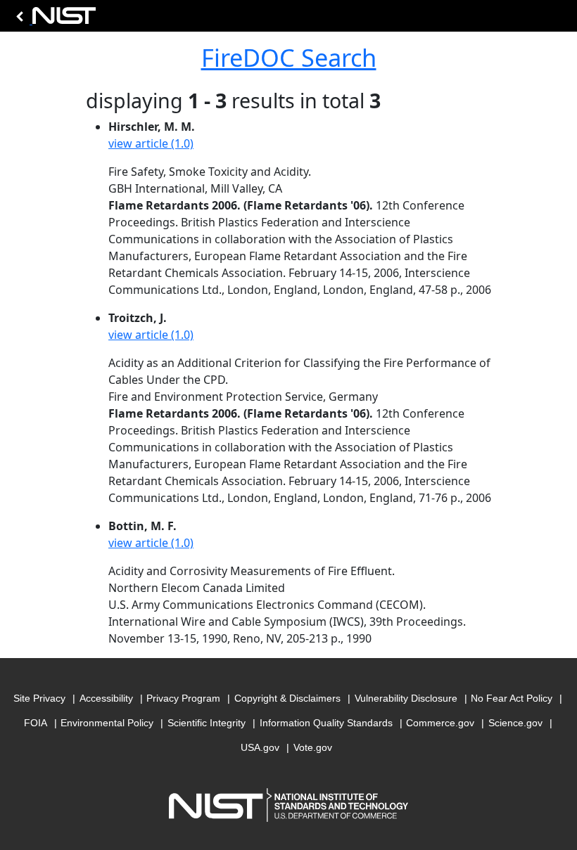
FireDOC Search (288, 57)
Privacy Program (183, 698)
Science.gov (515, 722)
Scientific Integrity (206, 722)
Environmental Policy (107, 722)
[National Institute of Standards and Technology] (53, 19)
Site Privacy (39, 698)
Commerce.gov (440, 722)
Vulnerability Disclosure (406, 698)
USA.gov (260, 747)
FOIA (35, 722)
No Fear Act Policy (511, 698)
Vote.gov (312, 747)
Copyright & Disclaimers (287, 698)
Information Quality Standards (326, 722)
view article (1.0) (151, 143)
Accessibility (106, 698)
